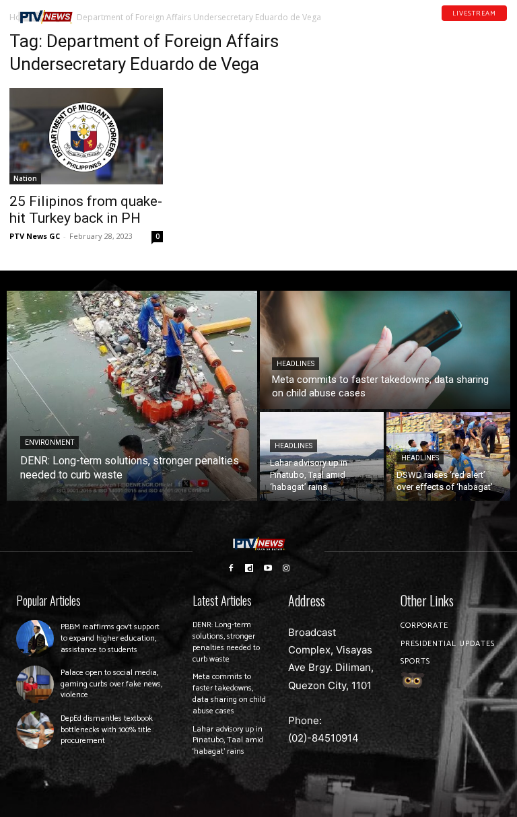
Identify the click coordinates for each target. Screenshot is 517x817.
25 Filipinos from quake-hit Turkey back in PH (85, 209)
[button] (99, 12)
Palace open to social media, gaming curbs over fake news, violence (111, 684)
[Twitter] (503, 26)
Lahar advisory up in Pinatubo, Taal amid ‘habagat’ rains (228, 740)
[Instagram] (286, 568)
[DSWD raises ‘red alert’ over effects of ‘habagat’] (448, 456)
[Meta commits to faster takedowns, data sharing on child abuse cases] (385, 350)
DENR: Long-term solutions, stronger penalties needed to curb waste (226, 641)
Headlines (295, 363)
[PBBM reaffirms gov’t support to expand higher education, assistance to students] (35, 639)
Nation (25, 178)
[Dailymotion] (468, 26)
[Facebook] (450, 26)
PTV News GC (34, 236)
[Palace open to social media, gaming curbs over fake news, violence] (35, 684)
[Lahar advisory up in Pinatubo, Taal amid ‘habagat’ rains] (322, 456)
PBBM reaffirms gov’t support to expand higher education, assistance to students (110, 638)
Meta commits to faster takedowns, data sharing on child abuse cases (229, 693)
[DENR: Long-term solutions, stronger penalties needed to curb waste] (132, 396)
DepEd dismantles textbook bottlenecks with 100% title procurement (107, 730)
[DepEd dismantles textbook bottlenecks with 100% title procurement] (35, 730)
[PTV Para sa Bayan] (45, 17)
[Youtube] (485, 26)
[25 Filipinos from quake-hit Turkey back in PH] (86, 136)
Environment (49, 442)
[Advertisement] (431, 98)
